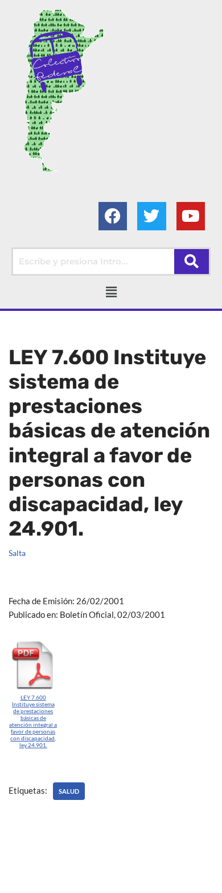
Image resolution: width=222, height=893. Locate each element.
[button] (111, 291)
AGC (119, 882)
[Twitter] (151, 216)
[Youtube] (190, 216)
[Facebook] (112, 216)
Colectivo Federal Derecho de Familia (82, 868)
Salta (17, 553)
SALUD (69, 791)
